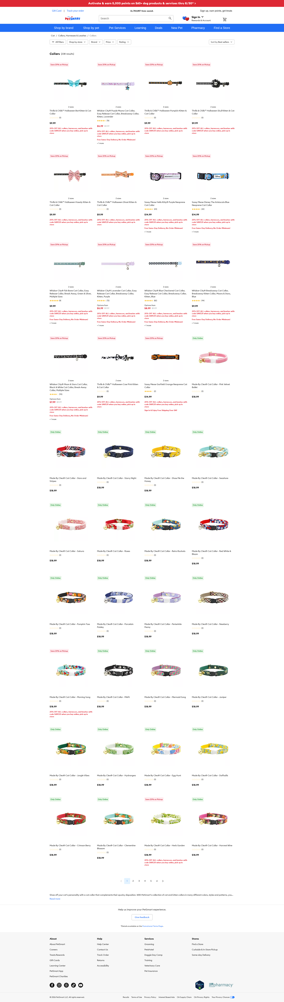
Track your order (75, 11)
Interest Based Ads (167, 997)
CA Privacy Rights (201, 997)
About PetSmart (57, 944)
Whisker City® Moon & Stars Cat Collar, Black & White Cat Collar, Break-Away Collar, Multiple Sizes (69, 387)
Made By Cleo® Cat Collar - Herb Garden (164, 845)
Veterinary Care (152, 965)
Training (148, 960)
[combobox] (136, 18)
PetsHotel (149, 949)
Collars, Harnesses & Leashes (72, 35)
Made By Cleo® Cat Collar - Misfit (113, 697)
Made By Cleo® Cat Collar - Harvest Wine (212, 845)
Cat (53, 35)
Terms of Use (136, 997)
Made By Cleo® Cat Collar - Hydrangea (116, 775)
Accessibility (103, 965)
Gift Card (56, 11)
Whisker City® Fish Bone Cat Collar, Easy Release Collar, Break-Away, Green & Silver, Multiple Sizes (70, 293)
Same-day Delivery (201, 955)
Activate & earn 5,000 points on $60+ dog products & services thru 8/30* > (142, 3)
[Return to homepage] (72, 18)
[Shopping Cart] (228, 20)
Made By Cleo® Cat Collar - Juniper (209, 697)
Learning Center (57, 965)
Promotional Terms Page (152, 926)
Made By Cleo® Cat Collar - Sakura (67, 551)
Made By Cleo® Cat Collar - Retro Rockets (164, 551)
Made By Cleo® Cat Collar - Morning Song (70, 697)
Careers (53, 949)
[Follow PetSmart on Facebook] (52, 985)
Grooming (149, 944)
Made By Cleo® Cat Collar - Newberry (210, 624)
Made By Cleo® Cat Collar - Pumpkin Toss (70, 624)
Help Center (103, 944)
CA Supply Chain (184, 997)
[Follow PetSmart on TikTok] (73, 985)
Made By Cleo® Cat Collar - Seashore (210, 478)
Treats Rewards (57, 955)
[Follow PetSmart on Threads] (66, 985)
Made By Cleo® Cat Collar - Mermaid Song (165, 697)
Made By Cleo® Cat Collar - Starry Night (116, 478)
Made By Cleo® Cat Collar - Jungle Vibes (69, 775)
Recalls (126, 997)
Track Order (103, 955)
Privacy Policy (150, 997)
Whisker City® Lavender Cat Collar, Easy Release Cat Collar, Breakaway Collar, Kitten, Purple (117, 293)
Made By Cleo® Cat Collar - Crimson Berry (70, 845)
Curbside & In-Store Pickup (205, 949)
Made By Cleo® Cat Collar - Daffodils (210, 775)
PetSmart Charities (59, 976)
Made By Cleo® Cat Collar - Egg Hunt (162, 775)
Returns (100, 960)
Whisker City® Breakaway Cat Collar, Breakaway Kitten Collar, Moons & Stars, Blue (211, 293)
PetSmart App (56, 971)
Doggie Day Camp (153, 955)
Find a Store (197, 944)
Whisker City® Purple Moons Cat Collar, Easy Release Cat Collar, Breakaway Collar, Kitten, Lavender (118, 113)
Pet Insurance (151, 971)
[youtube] (80, 985)
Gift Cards (55, 960)
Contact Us (102, 949)
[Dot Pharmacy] (221, 985)
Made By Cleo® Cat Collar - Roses (113, 551)
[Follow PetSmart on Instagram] (59, 985)
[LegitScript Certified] (199, 985)
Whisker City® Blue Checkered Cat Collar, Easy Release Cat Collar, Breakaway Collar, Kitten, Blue (165, 293)
